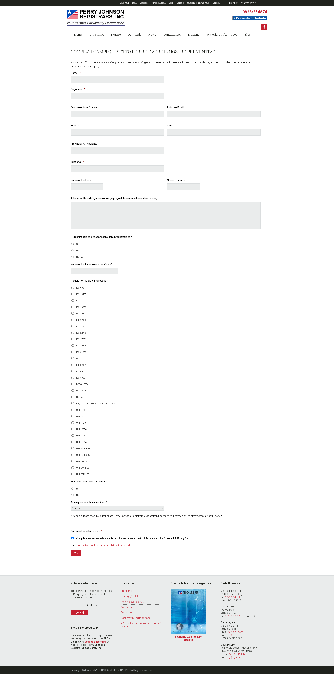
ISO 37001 (81, 358)
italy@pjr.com (235, 632)
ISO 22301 (81, 326)
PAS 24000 (81, 390)
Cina (171, 2)
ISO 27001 (81, 339)
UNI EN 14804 (83, 448)
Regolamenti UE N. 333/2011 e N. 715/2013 (97, 403)
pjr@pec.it (233, 635)
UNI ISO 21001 (83, 467)
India (134, 2)
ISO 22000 (81, 320)
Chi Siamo (126, 590)
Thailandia (190, 2)
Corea (179, 2)
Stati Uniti (124, 2)
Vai (76, 553)
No (77, 250)
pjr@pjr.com (234, 657)
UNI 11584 (81, 442)
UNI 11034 (81, 410)
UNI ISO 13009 (83, 461)
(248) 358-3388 (237, 654)
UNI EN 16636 (83, 455)
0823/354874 (254, 11)
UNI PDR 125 (82, 474)
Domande (126, 612)
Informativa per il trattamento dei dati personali (102, 545)
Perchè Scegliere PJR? (133, 601)
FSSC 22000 (82, 384)
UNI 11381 (81, 435)
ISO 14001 (81, 300)
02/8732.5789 (233, 616)
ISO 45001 (81, 371)
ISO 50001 (81, 378)
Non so (79, 257)
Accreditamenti (129, 607)
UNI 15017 (81, 416)
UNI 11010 (81, 422)
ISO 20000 (81, 307)
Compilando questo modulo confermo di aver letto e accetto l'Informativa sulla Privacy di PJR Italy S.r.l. (133, 538)
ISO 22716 (81, 333)
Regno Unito (203, 2)
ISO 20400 (81, 313)
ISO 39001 (81, 365)
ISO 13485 (81, 294)
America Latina (159, 2)
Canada (216, 2)
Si (77, 244)
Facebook (264, 27)
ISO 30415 (81, 345)
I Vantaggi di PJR (130, 596)
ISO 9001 (80, 288)
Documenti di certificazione (135, 618)
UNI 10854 (81, 429)
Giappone (144, 2)
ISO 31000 (81, 352)
